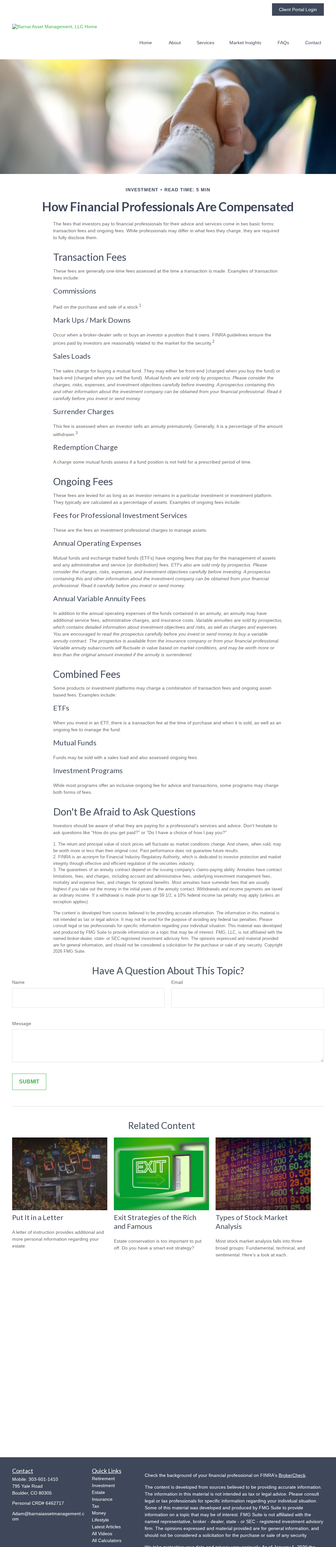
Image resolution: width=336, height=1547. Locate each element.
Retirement (103, 1478)
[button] (145, 42)
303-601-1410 (43, 1479)
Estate (98, 1492)
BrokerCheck (292, 1475)
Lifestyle (100, 1519)
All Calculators (106, 1540)
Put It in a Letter (37, 1217)
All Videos (102, 1533)
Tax (95, 1506)
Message (21, 1023)
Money (99, 1513)
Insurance (102, 1499)
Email (177, 982)
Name (18, 982)
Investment (103, 1485)
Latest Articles (106, 1526)
